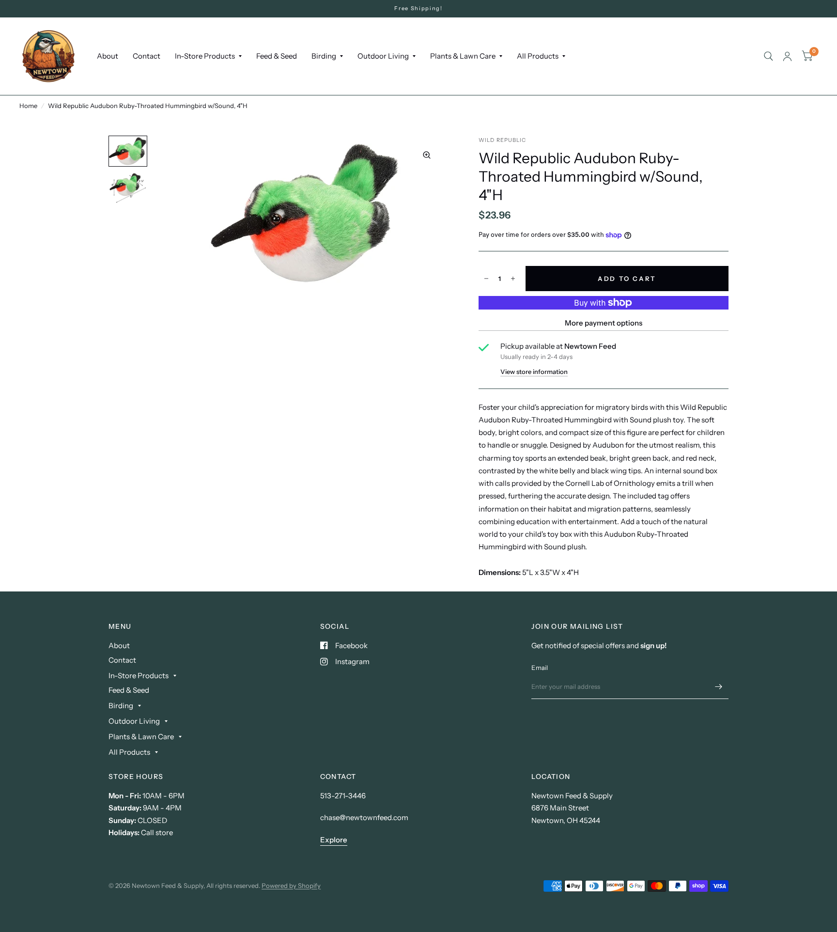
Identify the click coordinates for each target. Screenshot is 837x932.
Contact (146, 56)
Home (28, 105)
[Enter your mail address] (718, 686)
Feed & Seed (276, 56)
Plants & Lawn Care (463, 56)
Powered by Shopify (291, 885)
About (107, 56)
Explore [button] (333, 839)
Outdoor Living (383, 56)
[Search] (768, 56)
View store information (534, 372)
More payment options (603, 322)
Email (539, 667)
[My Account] (787, 56)
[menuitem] (107, 56)
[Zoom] (426, 155)
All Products (537, 56)
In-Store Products (205, 56)
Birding (323, 56)
